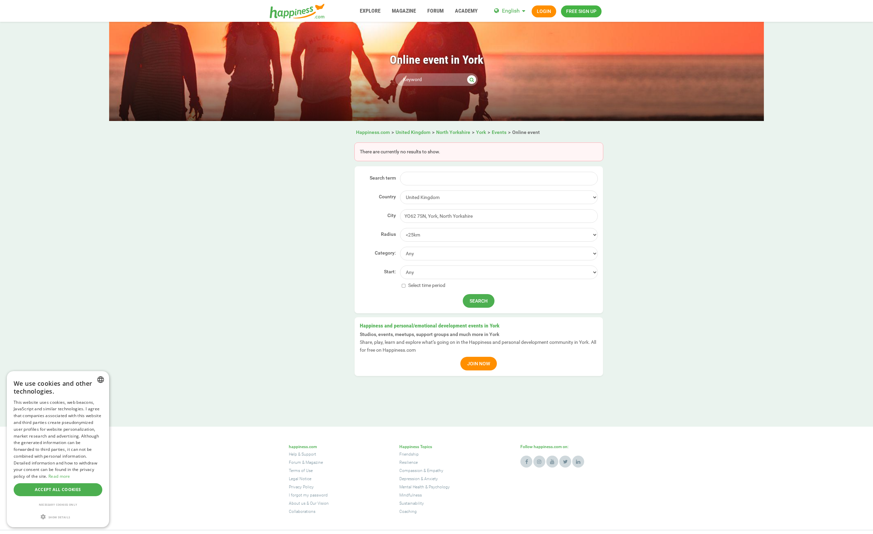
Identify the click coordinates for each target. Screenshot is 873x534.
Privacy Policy (301, 487)
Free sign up (581, 11)
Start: (390, 271)
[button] (58, 516)
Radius (388, 234)
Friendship (409, 454)
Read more (59, 476)
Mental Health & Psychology (424, 487)
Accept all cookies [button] (58, 489)
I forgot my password (308, 495)
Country (387, 196)
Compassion (411, 470)
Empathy (435, 470)
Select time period (426, 285)
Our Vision (319, 503)
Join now (478, 363)
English (511, 10)
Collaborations (302, 511)
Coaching (408, 511)
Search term (383, 178)
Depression (409, 478)
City (391, 215)
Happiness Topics (415, 446)
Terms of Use (301, 470)
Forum (295, 462)
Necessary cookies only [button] (58, 504)
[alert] (58, 449)
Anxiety (431, 478)
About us (297, 503)
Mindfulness (410, 495)
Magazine (314, 462)
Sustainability (411, 503)
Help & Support (302, 454)
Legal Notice (300, 478)
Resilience (408, 462)
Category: (385, 253)
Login (544, 11)
